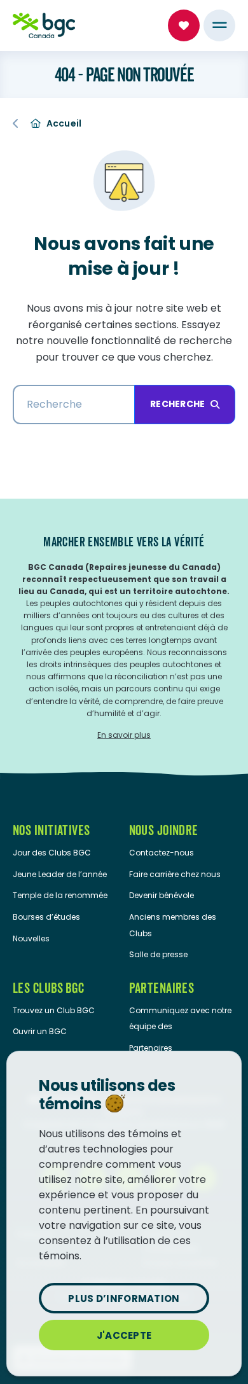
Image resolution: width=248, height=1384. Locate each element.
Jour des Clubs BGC (52, 852)
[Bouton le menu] (219, 25)
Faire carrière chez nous (175, 874)
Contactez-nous (161, 852)
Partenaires (150, 1047)
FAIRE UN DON (184, 25)
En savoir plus (124, 735)
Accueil (64, 123)
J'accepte (124, 1335)
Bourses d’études (46, 916)
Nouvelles (31, 938)
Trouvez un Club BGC (54, 1010)
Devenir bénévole (161, 895)
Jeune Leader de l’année (60, 874)
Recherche (177, 404)
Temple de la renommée (60, 895)
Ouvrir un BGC (40, 1031)
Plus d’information (123, 1298)
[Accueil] (44, 25)
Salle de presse (158, 954)
